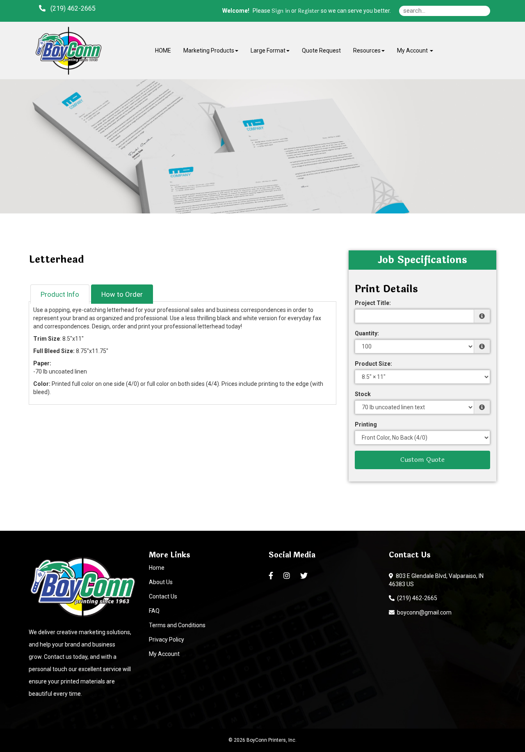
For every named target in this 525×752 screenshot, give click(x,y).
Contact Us (163, 596)
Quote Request (321, 50)
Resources (367, 50)
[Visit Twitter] (305, 576)
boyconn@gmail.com (423, 612)
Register (309, 11)
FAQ (154, 611)
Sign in (281, 11)
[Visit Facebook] (272, 576)
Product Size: (373, 363)
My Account (164, 654)
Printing (366, 424)
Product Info (60, 294)
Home (156, 567)
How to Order (122, 294)
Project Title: (373, 303)
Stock (363, 394)
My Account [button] (413, 50)
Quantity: (367, 333)
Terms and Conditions (177, 625)
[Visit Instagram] (287, 576)
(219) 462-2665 (416, 598)
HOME (163, 50)
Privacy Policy (166, 639)
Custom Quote (422, 459)
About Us (161, 582)
